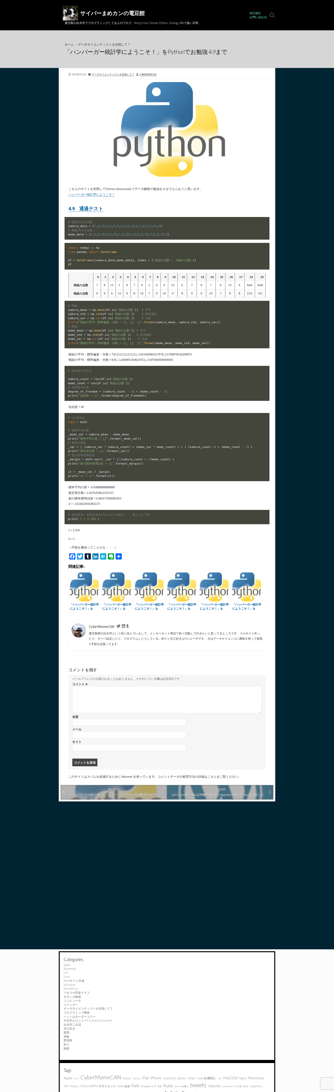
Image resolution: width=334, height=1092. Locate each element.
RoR (160, 1086)
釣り (66, 1044)
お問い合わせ (258, 17)
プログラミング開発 (77, 1012)
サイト (77, 742)
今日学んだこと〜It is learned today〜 (88, 1020)
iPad (145, 1078)
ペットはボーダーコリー (79, 1016)
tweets (198, 1085)
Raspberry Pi (148, 1086)
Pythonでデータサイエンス (98, 1086)
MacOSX (230, 1077)
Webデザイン (256, 1086)
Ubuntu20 (227, 1086)
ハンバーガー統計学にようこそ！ (91, 194)
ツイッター (71, 1004)
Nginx (242, 1078)
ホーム (69, 44)
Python (74, 1086)
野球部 (68, 1040)
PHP (66, 1086)
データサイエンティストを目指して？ (104, 44)
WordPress (71, 988)
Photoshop (256, 1078)
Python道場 (124, 1086)
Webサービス (241, 1086)
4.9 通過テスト (85, 208)
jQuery (181, 1078)
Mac (220, 1078)
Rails (135, 1085)
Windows (69, 984)
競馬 (66, 1032)
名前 (75, 717)
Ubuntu (214, 1086)
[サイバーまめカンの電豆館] (70, 13)
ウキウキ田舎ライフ (77, 992)
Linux (67, 976)
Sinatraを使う (182, 1086)
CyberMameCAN (147, 74)
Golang (136, 1078)
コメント (80, 684)
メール (77, 729)
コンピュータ (72, 1000)
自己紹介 (255, 13)
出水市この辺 (72, 1024)
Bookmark (70, 968)
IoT (66, 972)
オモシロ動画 (72, 996)
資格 (66, 1036)
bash (76, 1078)
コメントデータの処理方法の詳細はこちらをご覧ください (198, 776)
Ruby (168, 1085)
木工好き (69, 1028)
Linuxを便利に (206, 1078)
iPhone (155, 1078)
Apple (67, 965)
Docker (127, 1078)
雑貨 (66, 1048)
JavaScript (169, 1078)
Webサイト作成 (74, 980)
